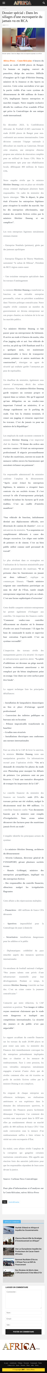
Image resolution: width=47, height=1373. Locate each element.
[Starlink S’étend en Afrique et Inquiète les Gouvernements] (8, 1230)
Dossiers (23, 1365)
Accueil (4, 8)
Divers (37, 1365)
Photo (28, 1365)
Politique (20, 1363)
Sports (17, 1365)
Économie (26, 1363)
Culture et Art (11, 1365)
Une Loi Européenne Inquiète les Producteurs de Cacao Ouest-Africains (28, 1251)
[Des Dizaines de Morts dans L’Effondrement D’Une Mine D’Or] (8, 1273)
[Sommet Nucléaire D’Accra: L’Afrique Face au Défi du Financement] (8, 1262)
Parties (40, 1363)
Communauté (33, 1363)
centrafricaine (13, 1363)
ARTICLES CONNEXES (11, 1222)
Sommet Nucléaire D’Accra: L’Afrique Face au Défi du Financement (26, 1262)
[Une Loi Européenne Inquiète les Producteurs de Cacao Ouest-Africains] (8, 1251)
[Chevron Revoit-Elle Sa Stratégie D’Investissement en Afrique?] (8, 1241)
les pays (6, 1363)
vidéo (32, 1365)
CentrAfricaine (14, 1202)
